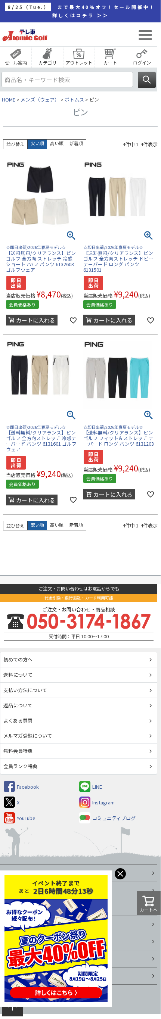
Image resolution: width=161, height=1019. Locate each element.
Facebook (28, 786)
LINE (97, 786)
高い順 (57, 143)
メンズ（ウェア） (40, 99)
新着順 (76, 143)
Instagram (103, 802)
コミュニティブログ (114, 818)
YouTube (26, 818)
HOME (8, 99)
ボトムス (74, 99)
